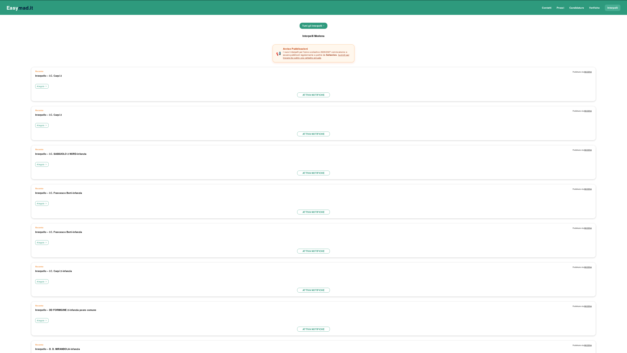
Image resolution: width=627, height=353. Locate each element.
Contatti (546, 7)
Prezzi (560, 7)
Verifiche (594, 7)
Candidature (576, 7)
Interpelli (612, 7)
